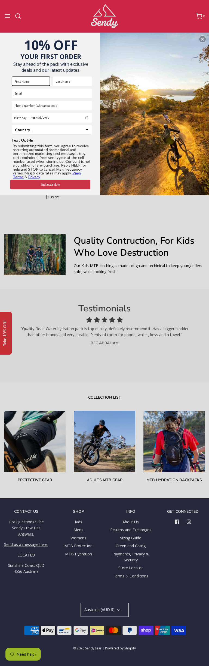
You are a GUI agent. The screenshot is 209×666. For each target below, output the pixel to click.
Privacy (34, 176)
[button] (202, 39)
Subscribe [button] (50, 184)
